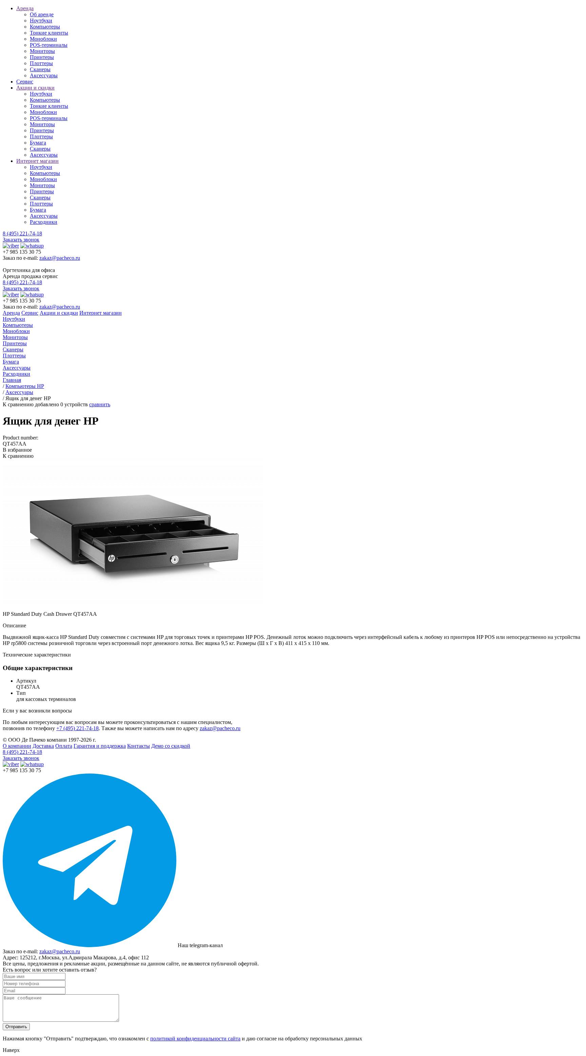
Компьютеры (45, 27)
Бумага (38, 142)
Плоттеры (41, 63)
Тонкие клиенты (49, 33)
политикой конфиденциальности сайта (195, 1038)
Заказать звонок (21, 239)
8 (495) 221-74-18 (22, 233)
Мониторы (42, 51)
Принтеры (42, 57)
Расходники (43, 222)
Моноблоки (43, 39)
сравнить (99, 404)
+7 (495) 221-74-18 (77, 728)
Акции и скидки (35, 88)
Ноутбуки (41, 20)
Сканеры (40, 69)
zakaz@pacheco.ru (59, 258)
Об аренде (42, 14)
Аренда (25, 8)
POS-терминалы (48, 45)
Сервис (24, 81)
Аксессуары (44, 75)
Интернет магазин (37, 161)
